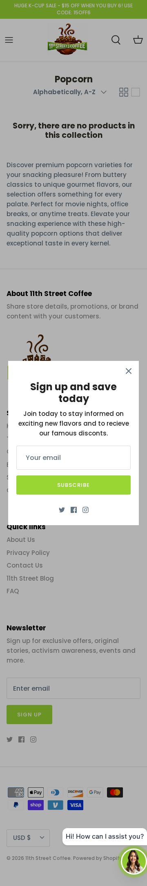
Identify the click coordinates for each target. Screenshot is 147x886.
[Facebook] (74, 510)
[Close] (129, 371)
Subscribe (73, 485)
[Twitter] (62, 510)
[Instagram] (85, 510)
